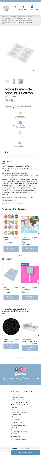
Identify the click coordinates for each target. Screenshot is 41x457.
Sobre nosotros (17, 417)
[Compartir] (5, 152)
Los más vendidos (18, 399)
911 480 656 (17, 436)
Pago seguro (16, 415)
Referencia (8, 97)
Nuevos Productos (18, 397)
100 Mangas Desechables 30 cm (29, 340)
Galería (20, 374)
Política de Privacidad (19, 412)
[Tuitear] (7, 152)
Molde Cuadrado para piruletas (26, 290)
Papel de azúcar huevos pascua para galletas (8, 240)
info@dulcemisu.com (20, 439)
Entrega (14, 407)
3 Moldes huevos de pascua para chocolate (26, 240)
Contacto (15, 419)
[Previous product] (38, 20)
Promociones (16, 395)
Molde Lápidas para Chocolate (7, 290)
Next (38, 233)
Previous (2, 233)
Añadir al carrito (26, 453)
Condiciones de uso (19, 410)
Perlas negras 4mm (8, 340)
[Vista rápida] (11, 235)
